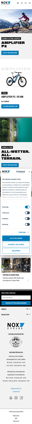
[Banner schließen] (29, 172)
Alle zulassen (16, 238)
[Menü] (29, 3)
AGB (16, 418)
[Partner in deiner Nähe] (28, 280)
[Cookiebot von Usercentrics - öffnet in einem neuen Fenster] (18, 172)
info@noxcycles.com (16, 388)
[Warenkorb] (18, 3)
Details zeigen (22, 232)
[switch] (27, 212)
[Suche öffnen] (25, 3)
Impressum (16, 421)
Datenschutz (16, 416)
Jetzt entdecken (10, 53)
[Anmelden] (22, 3)
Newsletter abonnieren (16, 303)
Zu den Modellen (10, 106)
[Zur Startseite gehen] (6, 3)
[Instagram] (16, 398)
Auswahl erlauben (16, 244)
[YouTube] (11, 398)
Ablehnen (16, 251)
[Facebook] (21, 398)
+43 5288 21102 (16, 392)
